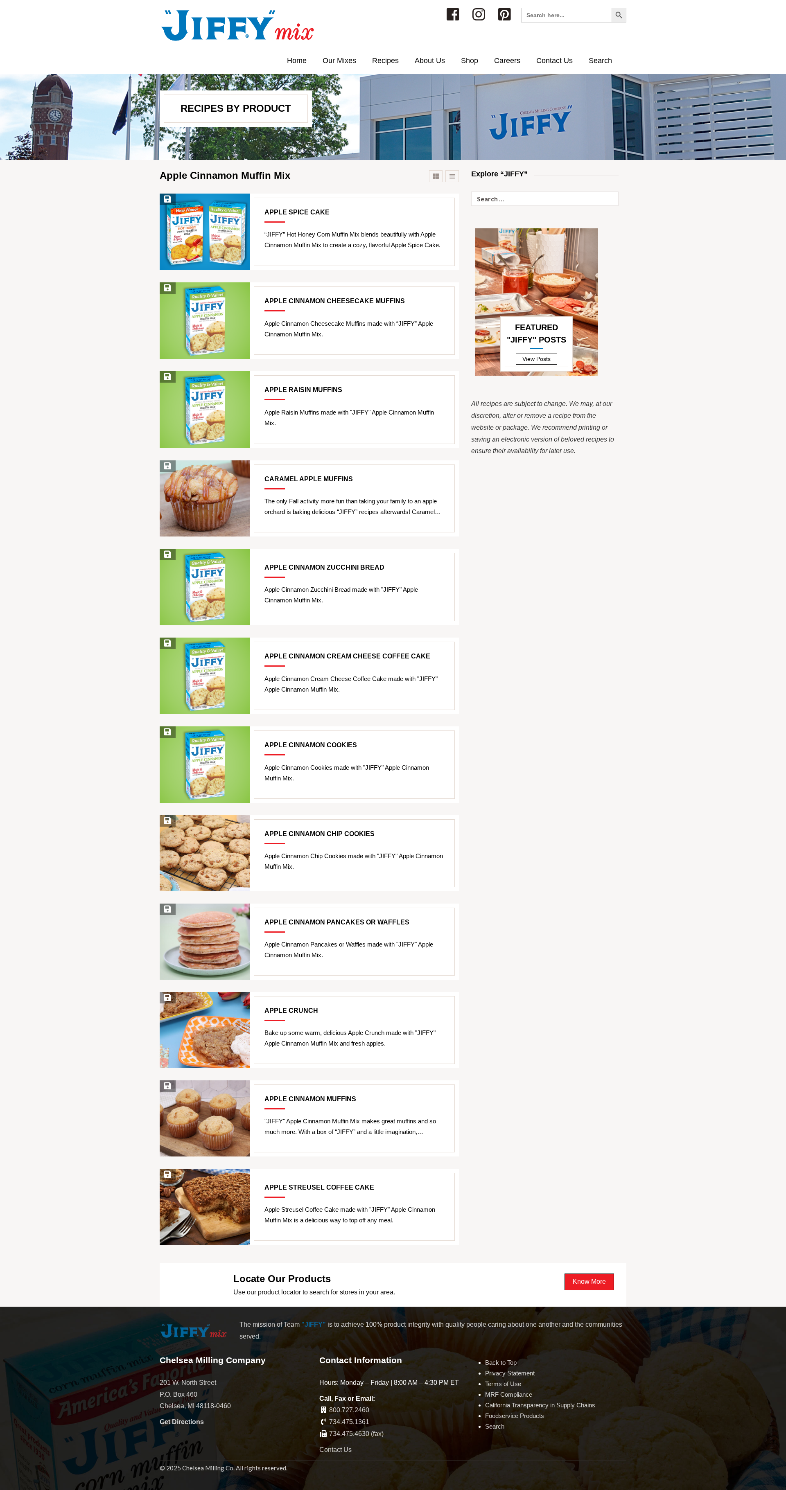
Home (297, 60)
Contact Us (554, 60)
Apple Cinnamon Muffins (310, 1099)
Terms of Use (503, 1383)
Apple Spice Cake (297, 212)
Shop (469, 60)
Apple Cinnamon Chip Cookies (319, 833)
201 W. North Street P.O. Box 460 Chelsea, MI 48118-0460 (195, 1394)
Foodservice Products (514, 1415)
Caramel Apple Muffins (308, 479)
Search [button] (600, 60)
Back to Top (501, 1362)
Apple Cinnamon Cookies (310, 745)
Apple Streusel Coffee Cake (319, 1187)
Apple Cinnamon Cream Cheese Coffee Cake (347, 656)
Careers (507, 60)
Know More (589, 1281)
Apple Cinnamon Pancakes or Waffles (336, 922)
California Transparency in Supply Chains (540, 1405)
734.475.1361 (349, 1421)
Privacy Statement (510, 1373)
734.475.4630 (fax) (356, 1433)
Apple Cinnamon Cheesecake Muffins (334, 301)
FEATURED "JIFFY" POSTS (536, 333)
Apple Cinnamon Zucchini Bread (324, 567)
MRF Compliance (508, 1394)
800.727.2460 (349, 1410)
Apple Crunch (291, 1010)
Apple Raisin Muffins (303, 389)
